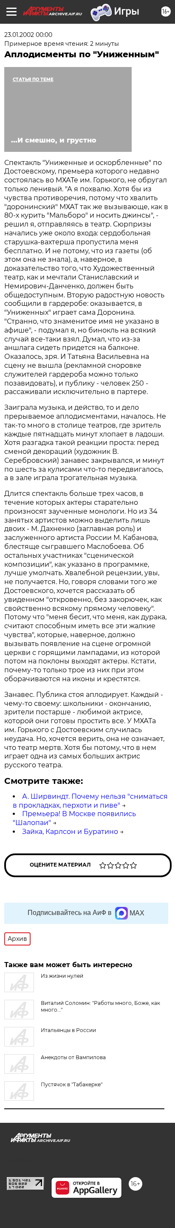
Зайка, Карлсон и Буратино (70, 832)
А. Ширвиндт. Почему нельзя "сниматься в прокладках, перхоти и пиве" (90, 800)
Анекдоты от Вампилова (73, 1057)
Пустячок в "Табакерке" (71, 1084)
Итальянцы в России (68, 1030)
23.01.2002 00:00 (28, 35)
